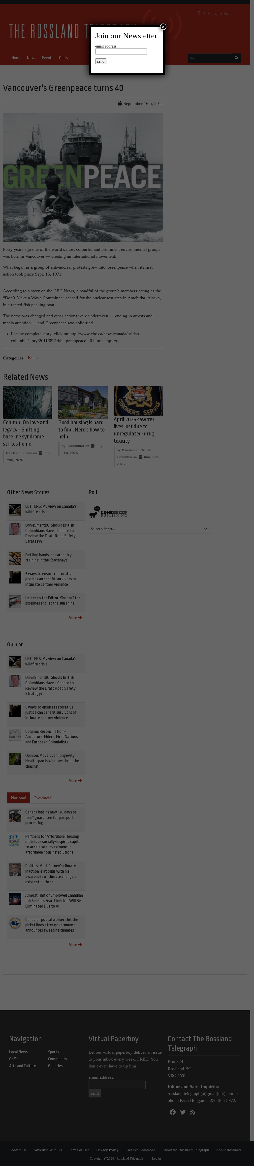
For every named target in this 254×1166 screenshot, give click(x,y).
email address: (106, 46)
